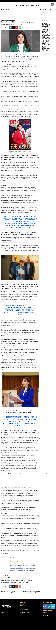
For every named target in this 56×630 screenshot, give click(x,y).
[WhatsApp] (20, 27)
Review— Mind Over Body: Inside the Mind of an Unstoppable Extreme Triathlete (46, 42)
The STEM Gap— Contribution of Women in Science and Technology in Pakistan (10, 593)
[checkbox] (52, 4)
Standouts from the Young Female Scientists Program (31, 592)
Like (44, 604)
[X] (48, 9)
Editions (2, 20)
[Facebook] (40, 9)
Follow (49, 604)
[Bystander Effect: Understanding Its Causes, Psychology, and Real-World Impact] (53, 36)
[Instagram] (43, 9)
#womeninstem (21, 582)
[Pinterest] (16, 27)
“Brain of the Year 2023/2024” (12, 83)
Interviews (7, 20)
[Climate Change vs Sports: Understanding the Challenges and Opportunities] (53, 48)
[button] (53, 9)
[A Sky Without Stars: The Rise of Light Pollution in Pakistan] (53, 31)
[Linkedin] (46, 9)
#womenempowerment (5, 582)
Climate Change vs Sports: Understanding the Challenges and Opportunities (46, 48)
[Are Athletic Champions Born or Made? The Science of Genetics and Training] (53, 25)
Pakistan (26, 582)
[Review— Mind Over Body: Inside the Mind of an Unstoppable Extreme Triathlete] (53, 42)
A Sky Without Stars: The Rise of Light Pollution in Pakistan (46, 31)
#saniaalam (23, 580)
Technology (12, 20)
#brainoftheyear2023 (8, 580)
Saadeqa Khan (5, 24)
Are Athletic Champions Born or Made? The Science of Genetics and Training (46, 25)
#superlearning (29, 580)
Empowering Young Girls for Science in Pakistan (16, 557)
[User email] (7, 575)
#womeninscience (14, 582)
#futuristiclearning (16, 580)
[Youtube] (51, 9)
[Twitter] (4, 575)
